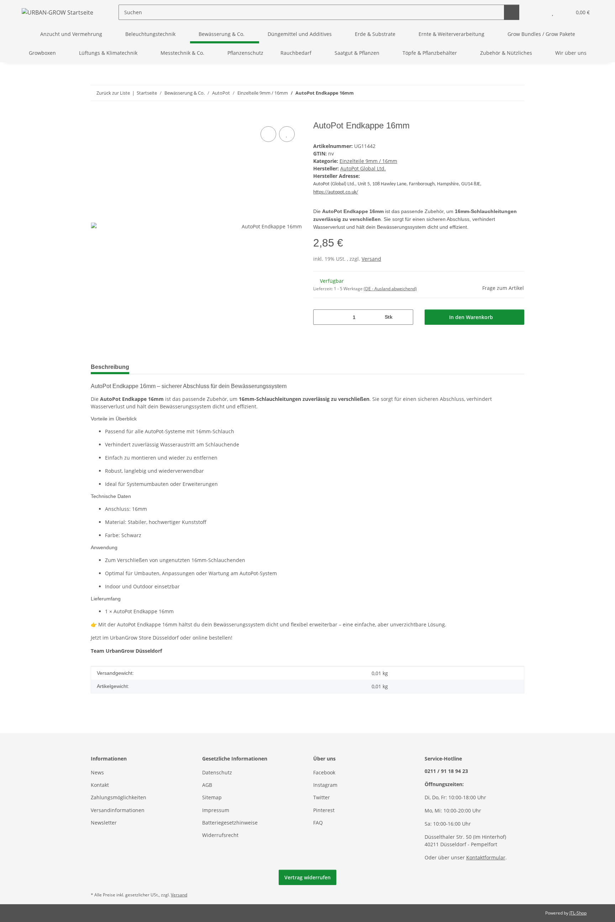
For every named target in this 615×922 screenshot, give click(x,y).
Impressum (215, 810)
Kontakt (100, 784)
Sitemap (212, 797)
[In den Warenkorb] (96, 117)
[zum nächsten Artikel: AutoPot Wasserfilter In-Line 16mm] (516, 93)
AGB (207, 784)
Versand (371, 258)
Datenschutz (217, 772)
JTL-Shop (578, 913)
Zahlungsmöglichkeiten (118, 797)
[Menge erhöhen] (405, 317)
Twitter (321, 797)
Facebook (324, 772)
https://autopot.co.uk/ (335, 192)
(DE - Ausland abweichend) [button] (390, 289)
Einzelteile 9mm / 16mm (368, 161)
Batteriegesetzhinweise (230, 822)
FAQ (318, 822)
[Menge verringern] (321, 317)
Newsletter (104, 822)
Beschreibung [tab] (110, 367)
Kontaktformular (485, 857)
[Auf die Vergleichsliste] (268, 134)
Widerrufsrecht (220, 835)
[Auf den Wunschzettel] (287, 134)
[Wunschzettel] (552, 12)
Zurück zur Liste (113, 93)
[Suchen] (511, 12)
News (97, 772)
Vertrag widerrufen (307, 877)
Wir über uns (571, 52)
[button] (538, 12)
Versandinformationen (117, 810)
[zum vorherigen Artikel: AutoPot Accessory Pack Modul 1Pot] (501, 93)
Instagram (325, 784)
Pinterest (324, 810)
